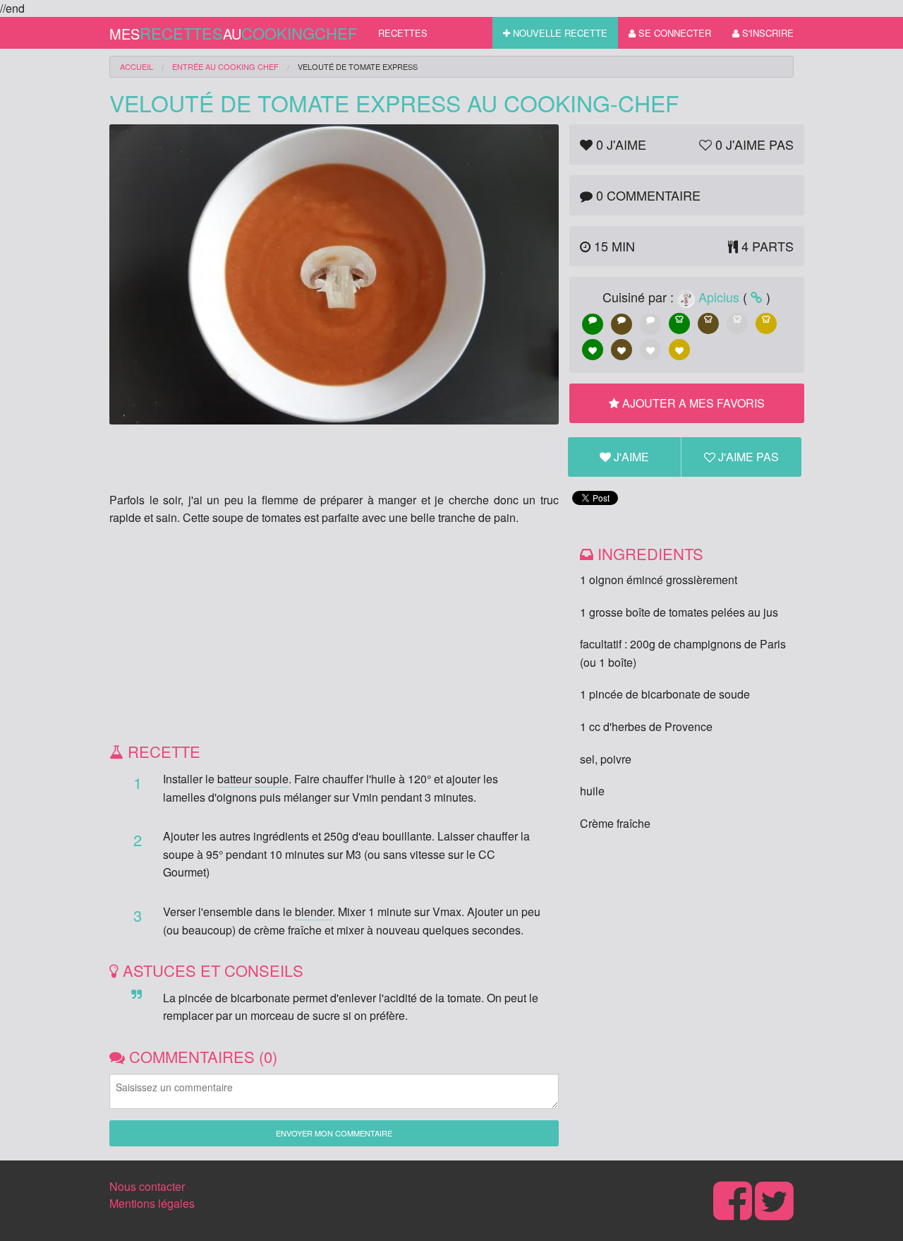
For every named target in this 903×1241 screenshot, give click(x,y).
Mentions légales (152, 1203)
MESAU (233, 33)
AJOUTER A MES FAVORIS (692, 403)
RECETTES (403, 33)
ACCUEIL (136, 67)
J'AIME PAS (747, 457)
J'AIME (630, 457)
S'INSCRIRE (766, 33)
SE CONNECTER (673, 33)
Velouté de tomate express (358, 67)
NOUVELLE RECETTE (558, 33)
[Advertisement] (334, 640)
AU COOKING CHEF (225, 67)
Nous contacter (147, 1186)
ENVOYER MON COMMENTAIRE (334, 1133)
